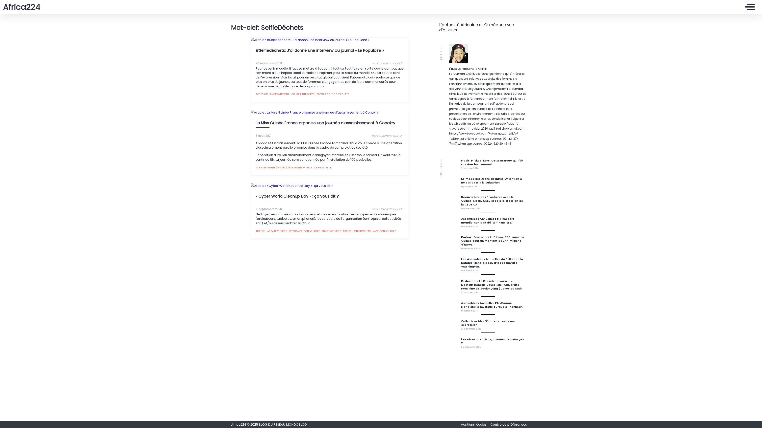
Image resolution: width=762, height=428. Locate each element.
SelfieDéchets (340, 94)
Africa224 (21, 7)
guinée (294, 94)
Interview (307, 94)
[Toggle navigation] (749, 7)
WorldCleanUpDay (383, 231)
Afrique (260, 231)
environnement (279, 94)
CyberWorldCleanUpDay (304, 231)
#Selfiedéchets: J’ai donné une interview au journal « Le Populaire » (320, 50)
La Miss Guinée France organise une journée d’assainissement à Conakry (325, 123)
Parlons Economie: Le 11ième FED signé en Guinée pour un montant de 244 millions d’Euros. (492, 241)
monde (346, 231)
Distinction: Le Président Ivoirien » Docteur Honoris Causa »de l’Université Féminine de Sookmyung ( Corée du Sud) (491, 285)
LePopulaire (322, 94)
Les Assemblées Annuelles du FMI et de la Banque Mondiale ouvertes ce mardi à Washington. (492, 263)
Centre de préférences (509, 424)
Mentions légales (473, 424)
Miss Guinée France (299, 167)
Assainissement (265, 167)
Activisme (262, 94)
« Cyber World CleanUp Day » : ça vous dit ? (297, 196)
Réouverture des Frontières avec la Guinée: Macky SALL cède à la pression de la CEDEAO (492, 201)
